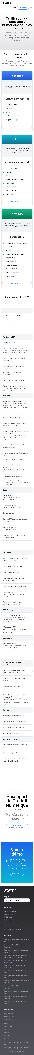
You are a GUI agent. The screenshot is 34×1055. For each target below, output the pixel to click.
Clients (6, 1023)
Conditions (8, 1036)
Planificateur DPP (10, 911)
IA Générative (9, 917)
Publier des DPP (9, 914)
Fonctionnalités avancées (12, 929)
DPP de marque (9, 920)
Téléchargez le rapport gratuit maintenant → (17, 826)
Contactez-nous (17, 127)
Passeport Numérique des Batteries (16, 1048)
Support (7, 1032)
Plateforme (8, 907)
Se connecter (8, 1020)
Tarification (8, 1026)
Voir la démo (23, 8)
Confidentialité (9, 1039)
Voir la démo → (17, 874)
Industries (8, 936)
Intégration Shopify (11, 923)
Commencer (8, 1010)
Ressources (8, 1029)
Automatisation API (10, 926)
